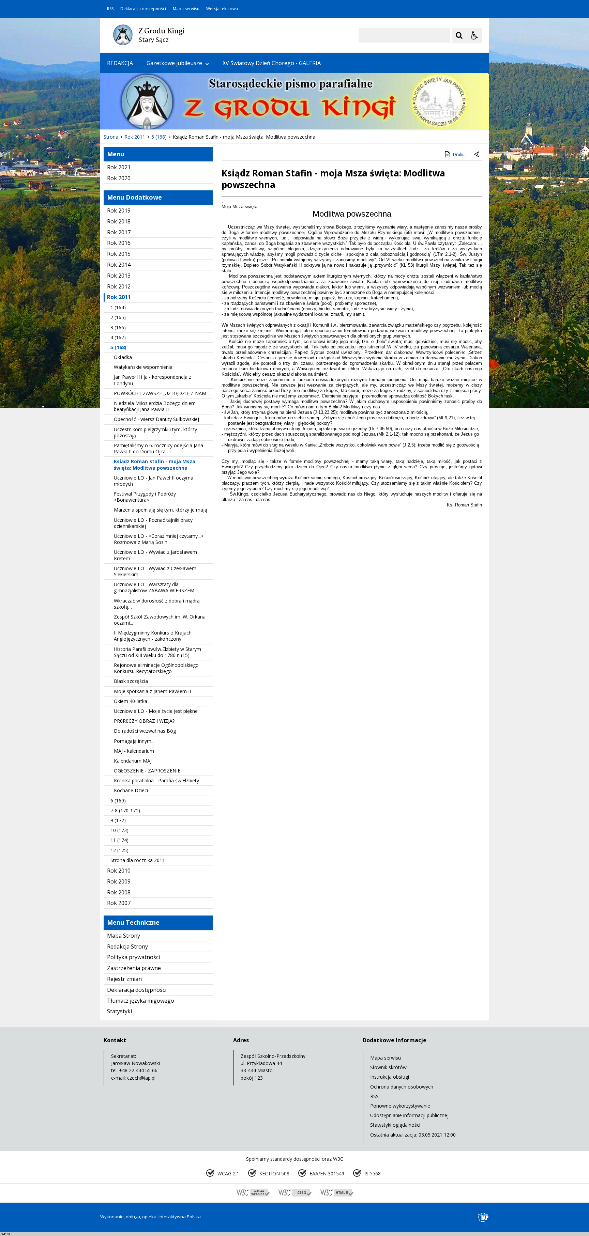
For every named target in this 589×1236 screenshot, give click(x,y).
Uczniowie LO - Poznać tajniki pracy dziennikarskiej (153, 523)
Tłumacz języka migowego (140, 1000)
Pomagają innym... (134, 741)
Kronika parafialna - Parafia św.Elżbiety (156, 780)
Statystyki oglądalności (395, 1125)
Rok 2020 (119, 178)
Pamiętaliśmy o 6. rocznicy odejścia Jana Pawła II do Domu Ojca (158, 448)
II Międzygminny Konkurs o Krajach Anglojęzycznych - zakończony (153, 635)
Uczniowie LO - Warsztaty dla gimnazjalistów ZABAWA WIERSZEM (154, 587)
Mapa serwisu (186, 9)
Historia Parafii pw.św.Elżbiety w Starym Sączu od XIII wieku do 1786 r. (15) (157, 652)
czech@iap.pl (141, 1078)
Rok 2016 (119, 243)
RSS (110, 9)
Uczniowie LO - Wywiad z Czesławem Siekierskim (155, 571)
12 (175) (119, 850)
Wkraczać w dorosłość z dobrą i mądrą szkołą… (157, 603)
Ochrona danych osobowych (401, 1086)
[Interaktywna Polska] (483, 1217)
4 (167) (118, 337)
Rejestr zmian (124, 979)
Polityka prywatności (133, 957)
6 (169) (118, 800)
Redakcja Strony (127, 946)
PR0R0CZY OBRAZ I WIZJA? (144, 721)
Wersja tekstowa (222, 9)
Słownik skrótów (388, 1067)
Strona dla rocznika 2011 (137, 860)
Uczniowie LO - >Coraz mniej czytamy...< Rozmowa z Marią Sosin (158, 539)
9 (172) (118, 820)
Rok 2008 (119, 892)
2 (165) (118, 317)
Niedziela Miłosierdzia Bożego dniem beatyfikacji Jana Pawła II (155, 406)
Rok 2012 (119, 286)
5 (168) (118, 347)
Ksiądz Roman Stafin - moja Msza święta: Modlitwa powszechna (154, 464)
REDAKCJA (120, 63)
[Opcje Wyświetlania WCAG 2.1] (474, 35)
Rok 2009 (119, 881)
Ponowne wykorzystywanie (400, 1105)
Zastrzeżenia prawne (134, 968)
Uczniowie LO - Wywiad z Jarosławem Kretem (155, 555)
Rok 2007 (119, 903)
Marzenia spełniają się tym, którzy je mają (160, 509)
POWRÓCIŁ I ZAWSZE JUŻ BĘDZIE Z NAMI (161, 393)
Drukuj (459, 154)
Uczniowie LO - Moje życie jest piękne (156, 711)
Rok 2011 (119, 297)
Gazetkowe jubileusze (174, 63)
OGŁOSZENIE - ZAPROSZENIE (147, 770)
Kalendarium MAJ (133, 760)
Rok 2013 (119, 275)
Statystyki (119, 1011)
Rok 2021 (119, 167)
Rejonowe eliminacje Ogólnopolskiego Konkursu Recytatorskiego (156, 668)
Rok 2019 (119, 210)
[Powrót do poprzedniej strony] (477, 155)
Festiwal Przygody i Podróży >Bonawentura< (145, 496)
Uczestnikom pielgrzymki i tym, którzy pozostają (155, 432)
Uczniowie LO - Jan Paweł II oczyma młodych (153, 480)
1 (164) (118, 307)
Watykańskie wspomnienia (143, 367)
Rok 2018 (119, 221)
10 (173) (119, 830)
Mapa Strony (123, 935)
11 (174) (119, 840)
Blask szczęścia (131, 681)
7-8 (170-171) (125, 810)
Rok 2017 (119, 232)
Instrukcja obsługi (389, 1077)
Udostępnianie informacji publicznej (409, 1115)
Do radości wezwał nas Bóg (145, 730)
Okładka (123, 357)
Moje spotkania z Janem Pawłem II (152, 691)
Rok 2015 (119, 253)
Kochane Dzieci (131, 790)
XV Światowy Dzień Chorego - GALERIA (272, 63)
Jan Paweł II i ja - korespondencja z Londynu (152, 380)
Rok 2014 (119, 264)
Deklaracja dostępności (143, 9)
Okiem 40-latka (130, 701)
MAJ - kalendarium (134, 751)
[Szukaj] (459, 35)
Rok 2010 (119, 870)
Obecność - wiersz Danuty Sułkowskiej (156, 419)
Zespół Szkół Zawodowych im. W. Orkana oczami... (160, 619)
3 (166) (118, 327)
